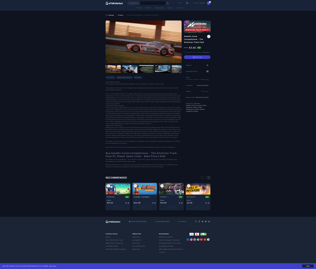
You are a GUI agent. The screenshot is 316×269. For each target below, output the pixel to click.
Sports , (196, 79)
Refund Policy (136, 249)
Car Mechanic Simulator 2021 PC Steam (170, 243)
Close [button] (308, 266)
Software (169, 7)
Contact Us (183, 221)
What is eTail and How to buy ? (114, 240)
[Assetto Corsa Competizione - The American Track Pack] (144, 42)
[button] (179, 69)
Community (179, 7)
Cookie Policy (136, 243)
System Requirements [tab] (124, 77)
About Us (108, 237)
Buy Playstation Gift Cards (166, 246)
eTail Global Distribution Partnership (116, 249)
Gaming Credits (159, 7)
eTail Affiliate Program (112, 246)
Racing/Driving (203, 79)
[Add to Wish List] (208, 36)
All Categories (133, 3)
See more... (162, 252)
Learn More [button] (52, 266)
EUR (179, 3)
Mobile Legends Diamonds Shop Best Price (171, 249)
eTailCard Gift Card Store (166, 237)
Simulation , (190, 79)
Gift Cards (148, 7)
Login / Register (200, 3)
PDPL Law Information (138, 246)
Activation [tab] (138, 77)
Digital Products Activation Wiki (114, 243)
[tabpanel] (144, 124)
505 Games (204, 91)
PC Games (139, 7)
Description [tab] (110, 77)
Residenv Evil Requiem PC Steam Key (169, 240)
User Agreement (136, 240)
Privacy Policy (136, 237)
